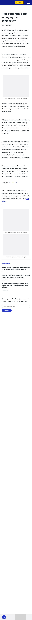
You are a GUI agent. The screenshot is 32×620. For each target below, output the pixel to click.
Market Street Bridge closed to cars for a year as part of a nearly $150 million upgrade (16, 268)
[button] (4, 617)
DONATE (19, 3)
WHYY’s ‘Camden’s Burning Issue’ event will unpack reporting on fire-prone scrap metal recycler (15, 286)
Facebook (9, 182)
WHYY (6, 3)
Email (16, 182)
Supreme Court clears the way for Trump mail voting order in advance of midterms (16, 276)
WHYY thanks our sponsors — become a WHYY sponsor (16, 98)
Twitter (13, 182)
